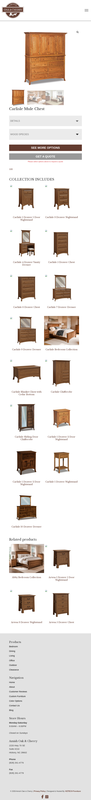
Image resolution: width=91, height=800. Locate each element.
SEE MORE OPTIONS (45, 147)
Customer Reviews (18, 691)
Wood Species (19, 134)
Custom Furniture (17, 696)
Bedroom (13, 646)
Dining (12, 651)
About (12, 687)
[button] (77, 32)
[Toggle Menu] (86, 10)
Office (12, 660)
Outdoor (13, 665)
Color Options (15, 701)
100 (11, 169)
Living (12, 656)
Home (12, 682)
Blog (11, 710)
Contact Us (14, 705)
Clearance (14, 670)
